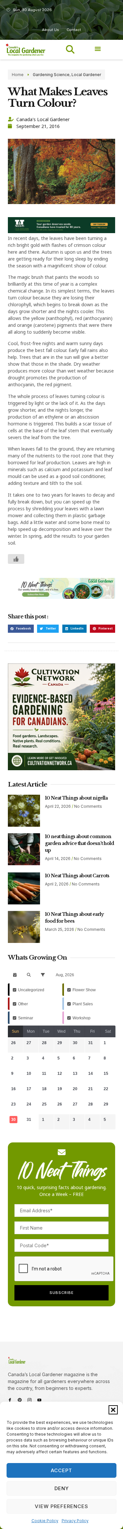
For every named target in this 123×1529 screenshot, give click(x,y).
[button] (113, 1410)
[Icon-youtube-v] (39, 1400)
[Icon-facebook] (10, 1400)
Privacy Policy (75, 1520)
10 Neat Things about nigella (76, 798)
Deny (61, 1488)
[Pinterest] (20, 1400)
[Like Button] (16, 559)
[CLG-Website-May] (61, 231)
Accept (61, 1470)
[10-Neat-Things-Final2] (61, 597)
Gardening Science (51, 74)
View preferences (61, 1506)
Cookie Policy (44, 1520)
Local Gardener (86, 74)
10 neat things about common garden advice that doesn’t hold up (79, 843)
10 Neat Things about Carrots (77, 876)
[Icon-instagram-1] (29, 1400)
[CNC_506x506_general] (61, 768)
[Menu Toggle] (97, 48)
